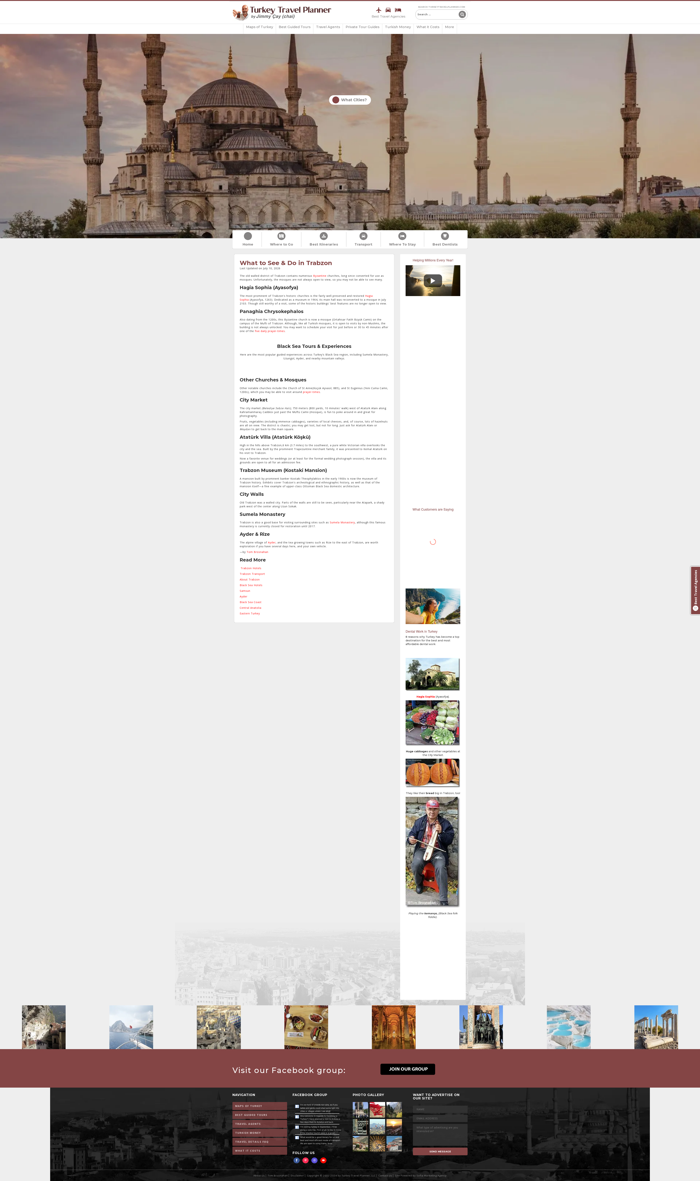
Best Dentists (445, 244)
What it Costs (428, 27)
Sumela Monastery (342, 522)
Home (247, 244)
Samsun (245, 591)
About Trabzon (250, 579)
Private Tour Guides (362, 27)
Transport (363, 244)
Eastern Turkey (250, 613)
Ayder (272, 542)
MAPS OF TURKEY (248, 1106)
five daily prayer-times (270, 331)
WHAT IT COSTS (247, 1150)
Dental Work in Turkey (422, 631)
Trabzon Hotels (251, 568)
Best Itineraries (324, 244)
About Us (259, 1175)
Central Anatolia (250, 607)
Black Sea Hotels (251, 585)
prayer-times (311, 392)
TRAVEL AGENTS (248, 1124)
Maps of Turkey (259, 27)
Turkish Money (398, 27)
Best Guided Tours (294, 27)
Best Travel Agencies (388, 16)
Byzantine (319, 275)
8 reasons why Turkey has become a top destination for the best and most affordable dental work (432, 640)
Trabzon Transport (252, 574)
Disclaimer (297, 1175)
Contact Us (385, 1175)
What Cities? (353, 100)
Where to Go (281, 244)
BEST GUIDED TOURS (251, 1115)
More (449, 27)
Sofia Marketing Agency (432, 1175)
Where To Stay (402, 244)
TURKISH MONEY (248, 1132)
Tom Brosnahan (257, 552)
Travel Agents (328, 27)
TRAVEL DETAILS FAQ (252, 1141)
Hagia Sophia (426, 696)
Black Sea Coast (251, 602)
